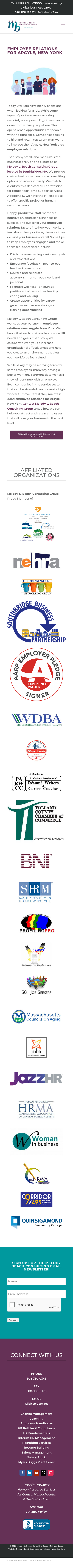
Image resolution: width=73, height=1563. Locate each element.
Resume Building (36, 1447)
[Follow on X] (43, 1473)
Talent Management (37, 1452)
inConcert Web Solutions (54, 1549)
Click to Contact (36, 1403)
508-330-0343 (48, 12)
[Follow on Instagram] (51, 1473)
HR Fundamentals (36, 1433)
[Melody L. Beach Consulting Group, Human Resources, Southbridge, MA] (36, 1524)
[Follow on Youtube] (36, 1473)
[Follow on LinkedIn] (29, 1473)
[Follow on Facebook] (22, 1473)
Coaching (36, 1418)
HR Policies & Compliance (36, 1428)
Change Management (36, 1413)
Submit (13, 1320)
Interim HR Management (36, 1438)
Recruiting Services (36, 1442)
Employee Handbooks (37, 1423)
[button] (63, 28)
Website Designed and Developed (23, 1549)
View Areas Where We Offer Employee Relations (29, 1560)
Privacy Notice (56, 1546)
